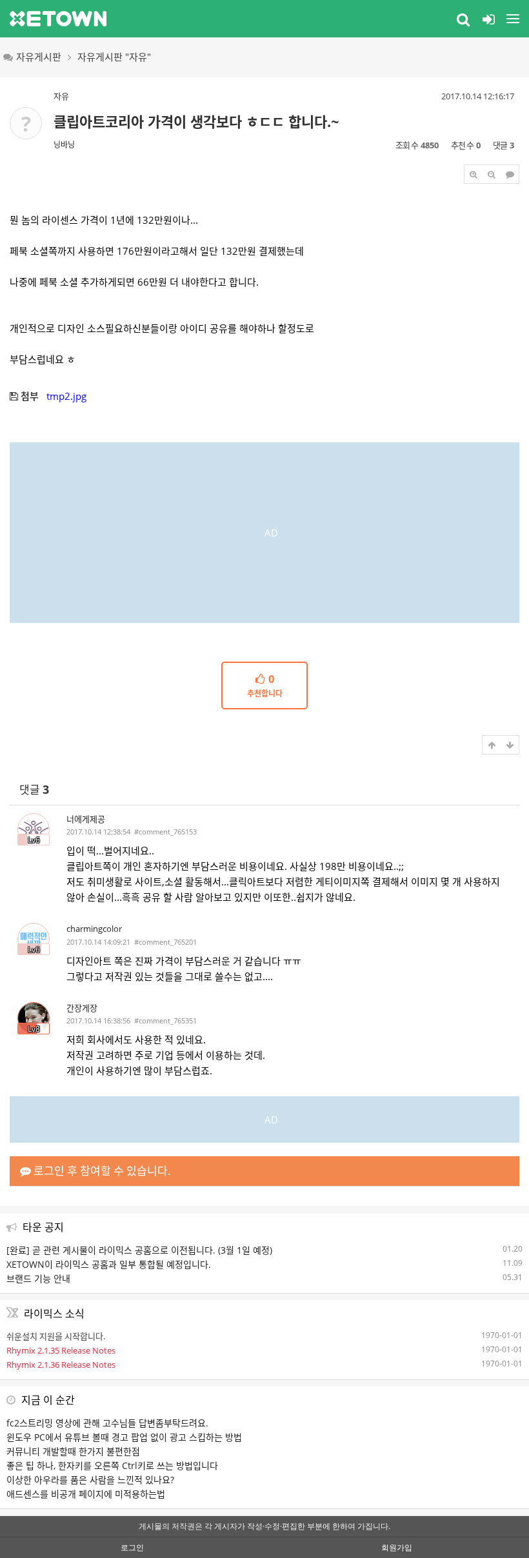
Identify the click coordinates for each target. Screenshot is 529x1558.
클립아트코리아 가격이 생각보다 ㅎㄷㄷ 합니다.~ (196, 121)
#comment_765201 (165, 942)
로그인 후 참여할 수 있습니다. (101, 1170)
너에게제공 (85, 819)
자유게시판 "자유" (114, 56)
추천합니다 (265, 686)
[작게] (492, 174)
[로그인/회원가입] (488, 19)
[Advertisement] (264, 532)
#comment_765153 (165, 831)
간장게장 (81, 1008)
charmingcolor (94, 928)
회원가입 (396, 1547)
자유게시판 (38, 56)
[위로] (492, 745)
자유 (61, 96)
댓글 (34, 789)
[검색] (463, 19)
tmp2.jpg (66, 396)
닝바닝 (64, 144)
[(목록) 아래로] (510, 745)
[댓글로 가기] (510, 174)
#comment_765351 (165, 1020)
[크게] (473, 174)
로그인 (132, 1547)
